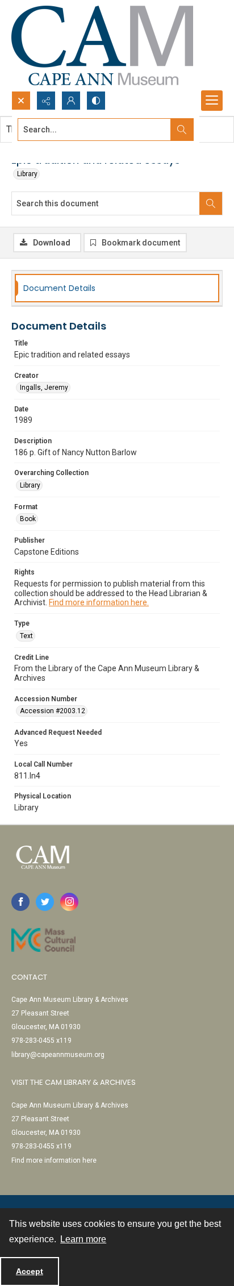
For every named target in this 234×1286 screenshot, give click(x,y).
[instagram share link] (69, 902)
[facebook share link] (20, 902)
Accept (29, 1271)
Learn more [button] (83, 1239)
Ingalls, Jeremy (44, 388)
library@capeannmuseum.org (58, 1055)
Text (26, 636)
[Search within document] (210, 203)
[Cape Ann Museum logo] (102, 45)
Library (27, 174)
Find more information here (54, 1160)
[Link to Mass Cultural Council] (43, 940)
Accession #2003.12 (52, 711)
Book (28, 519)
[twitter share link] (45, 902)
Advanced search (46, 150)
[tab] (117, 288)
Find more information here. (99, 602)
